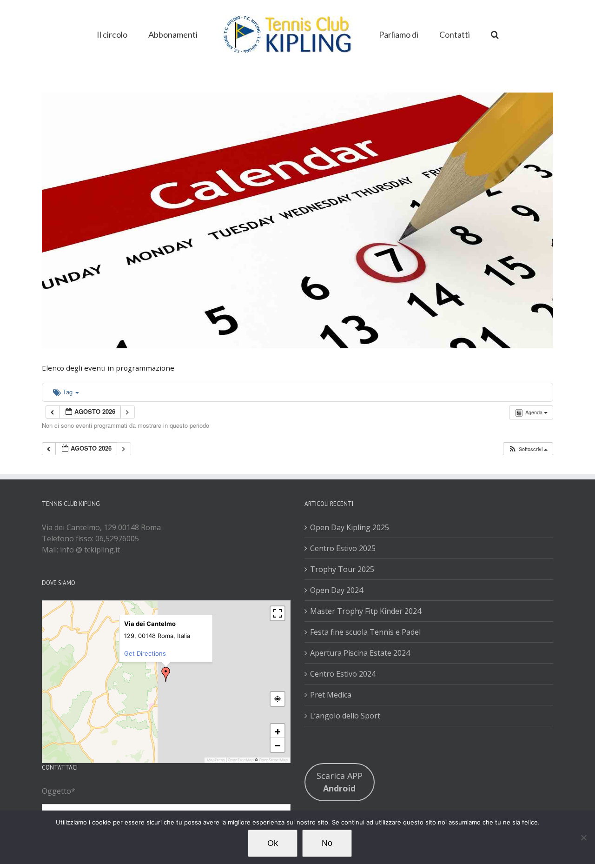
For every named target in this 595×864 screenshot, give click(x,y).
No (327, 843)
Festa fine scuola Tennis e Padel (365, 632)
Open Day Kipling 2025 (349, 527)
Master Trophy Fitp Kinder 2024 (365, 611)
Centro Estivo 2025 (343, 548)
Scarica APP (340, 782)
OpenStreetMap (273, 760)
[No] (583, 837)
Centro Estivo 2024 (343, 674)
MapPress (216, 760)
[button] (465, 33)
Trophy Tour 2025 (342, 569)
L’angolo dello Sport (345, 716)
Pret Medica (330, 695)
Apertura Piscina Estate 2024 (360, 653)
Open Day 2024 (336, 590)
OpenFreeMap (241, 760)
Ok (272, 843)
